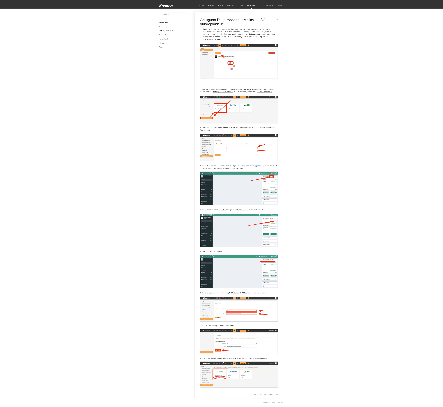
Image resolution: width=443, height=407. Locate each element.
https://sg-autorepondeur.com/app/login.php (248, 166)
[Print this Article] (277, 19)
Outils (242, 5)
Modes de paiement (165, 27)
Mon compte (270, 5)
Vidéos (161, 43)
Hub (260, 5)
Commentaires (164, 35)
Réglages (211, 5)
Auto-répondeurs (165, 31)
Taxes (161, 47)
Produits (221, 5)
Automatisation (164, 39)
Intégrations (251, 5)
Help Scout (281, 402)
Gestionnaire (231, 5)
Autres (280, 5)
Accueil (201, 5)
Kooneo (265, 402)
